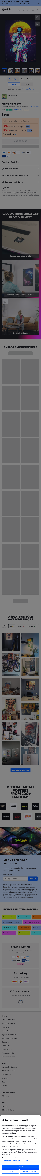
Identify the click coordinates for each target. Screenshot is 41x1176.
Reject (10, 1171)
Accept (21, 1167)
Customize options (29, 1171)
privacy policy (28, 1158)
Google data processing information (15, 1160)
